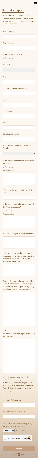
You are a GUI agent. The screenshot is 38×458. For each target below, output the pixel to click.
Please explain (8, 170)
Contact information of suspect (15, 88)
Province (6, 64)
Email (5, 122)
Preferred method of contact (14, 411)
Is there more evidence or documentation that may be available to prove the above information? (19, 333)
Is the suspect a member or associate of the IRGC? (18, 161)
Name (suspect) (9, 31)
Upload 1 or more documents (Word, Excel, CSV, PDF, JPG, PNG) (17, 425)
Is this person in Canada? (13, 54)
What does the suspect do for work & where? (17, 191)
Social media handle (11, 134)
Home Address (8, 111)
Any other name (9, 43)
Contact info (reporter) (12, 400)
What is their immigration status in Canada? (17, 146)
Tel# (4, 100)
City (4, 77)
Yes (5, 58)
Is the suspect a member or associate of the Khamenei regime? (18, 205)
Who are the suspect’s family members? (18, 233)
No (12, 58)
